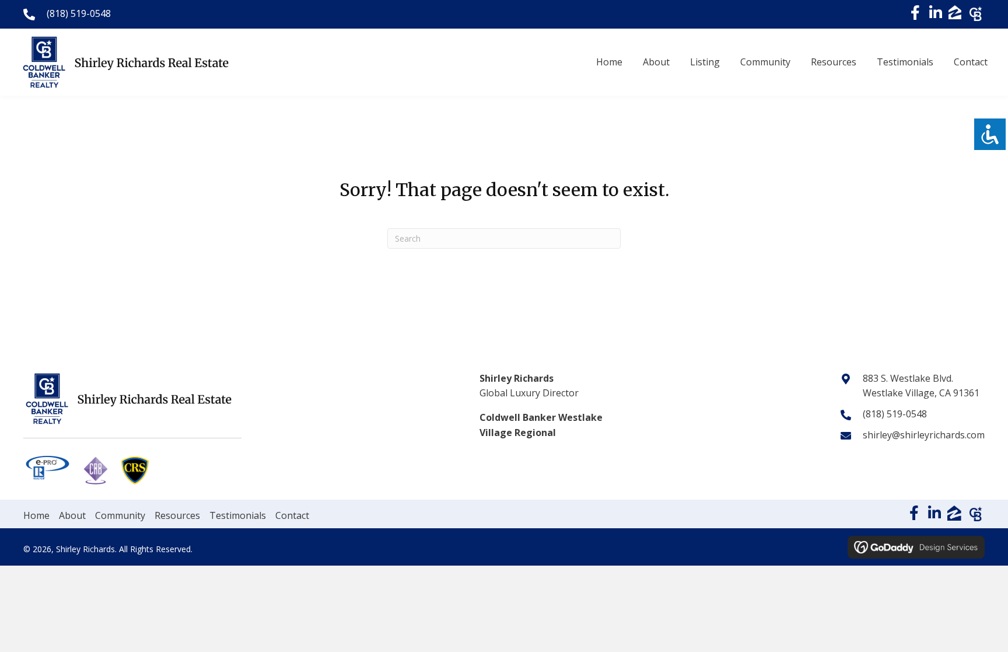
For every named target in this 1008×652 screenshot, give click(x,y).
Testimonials (237, 515)
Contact (292, 515)
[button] (915, 12)
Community (120, 515)
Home (36, 515)
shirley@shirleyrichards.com (924, 434)
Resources (177, 515)
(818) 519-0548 (79, 13)
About (72, 515)
